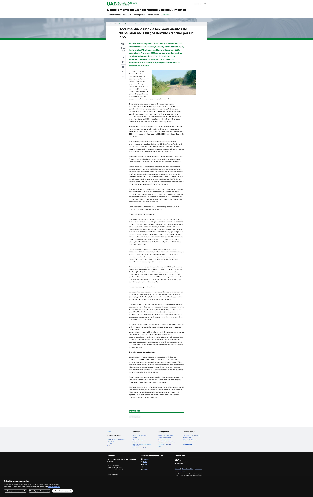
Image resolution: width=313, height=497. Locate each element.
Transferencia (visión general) (191, 435)
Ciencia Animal (187, 437)
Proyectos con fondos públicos (166, 442)
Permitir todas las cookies (63, 491)
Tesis (159, 446)
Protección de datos (187, 469)
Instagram (146, 467)
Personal (109, 443)
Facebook (146, 459)
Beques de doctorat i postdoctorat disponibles (142, 444)
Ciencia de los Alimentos (190, 439)
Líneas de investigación (164, 437)
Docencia (127, 15)
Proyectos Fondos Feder (164, 444)
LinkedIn (145, 469)
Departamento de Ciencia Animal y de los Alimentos (146, 10)
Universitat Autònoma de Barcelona (122, 4)
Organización (110, 441)
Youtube (145, 464)
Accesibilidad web (180, 471)
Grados (135, 437)
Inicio (109, 432)
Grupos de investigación (164, 439)
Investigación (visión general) (166, 435)
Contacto (109, 446)
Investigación (139, 15)
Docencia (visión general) (139, 435)
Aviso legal (178, 469)
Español (197, 4)
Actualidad (165, 15)
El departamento (114, 15)
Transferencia (153, 15)
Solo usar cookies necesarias (16, 491)
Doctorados (136, 442)
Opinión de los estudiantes (140, 447)
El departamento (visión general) (116, 439)
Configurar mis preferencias (40, 491)
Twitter (145, 462)
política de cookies (54, 486)
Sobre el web (198, 469)
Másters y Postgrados (138, 439)
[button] (123, 57)
